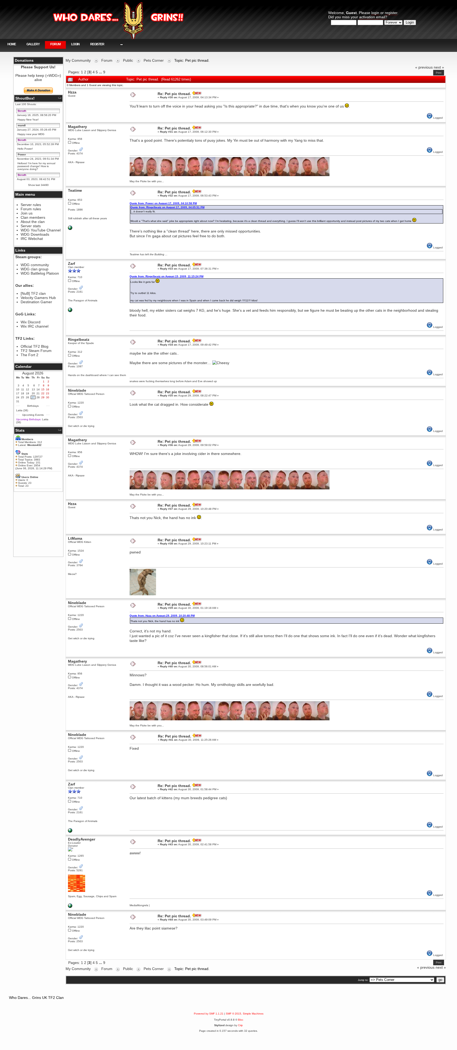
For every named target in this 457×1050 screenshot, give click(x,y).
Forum (55, 44)
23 (47, 393)
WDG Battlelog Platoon (40, 273)
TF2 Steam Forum (36, 350)
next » (439, 67)
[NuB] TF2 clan (33, 293)
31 (17, 401)
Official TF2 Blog (34, 346)
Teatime (75, 190)
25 (22, 397)
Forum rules (31, 209)
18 (22, 393)
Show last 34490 (38, 185)
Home (11, 44)
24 (17, 397)
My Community (78, 60)
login (375, 13)
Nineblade (77, 390)
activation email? (373, 17)
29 (42, 397)
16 (47, 389)
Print (438, 72)
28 (38, 397)
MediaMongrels (139, 905)
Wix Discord (30, 322)
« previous (424, 67)
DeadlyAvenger (81, 839)
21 (38, 393)
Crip (240, 1025)
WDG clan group (34, 269)
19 (27, 393)
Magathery (77, 126)
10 (17, 389)
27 (33, 397)
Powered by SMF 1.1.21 (208, 1013)
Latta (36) (22, 410)
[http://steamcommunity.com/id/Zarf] (70, 311)
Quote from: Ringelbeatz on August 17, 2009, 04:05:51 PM (167, 207)
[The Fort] (70, 228)
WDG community (35, 265)
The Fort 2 (29, 355)
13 (33, 389)
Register (97, 44)
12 (27, 389)
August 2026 (32, 373)
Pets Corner (154, 60)
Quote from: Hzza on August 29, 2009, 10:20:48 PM (162, 615)
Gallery (33, 44)
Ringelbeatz (78, 339)
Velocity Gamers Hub (38, 298)
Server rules (31, 205)
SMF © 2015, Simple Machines (244, 1013)
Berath (22, 110)
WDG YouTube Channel (41, 230)
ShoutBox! (25, 98)
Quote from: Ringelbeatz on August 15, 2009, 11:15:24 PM (166, 276)
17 (17, 393)
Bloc (240, 1019)
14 (38, 389)
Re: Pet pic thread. (174, 94)
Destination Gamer (36, 302)
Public (128, 60)
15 (42, 389)
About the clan (33, 222)
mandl (22, 125)
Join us (27, 213)
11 (22, 389)
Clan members (33, 217)
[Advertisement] (38, 524)
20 (33, 393)
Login (75, 44)
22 (42, 393)
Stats (20, 430)
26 (27, 397)
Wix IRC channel (34, 326)
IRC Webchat (32, 238)
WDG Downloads (35, 234)
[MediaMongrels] (70, 906)
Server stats (31, 226)
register (391, 13)
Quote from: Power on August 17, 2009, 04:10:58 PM (163, 203)
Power (22, 154)
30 (47, 397)
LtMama (75, 538)
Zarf (71, 263)
